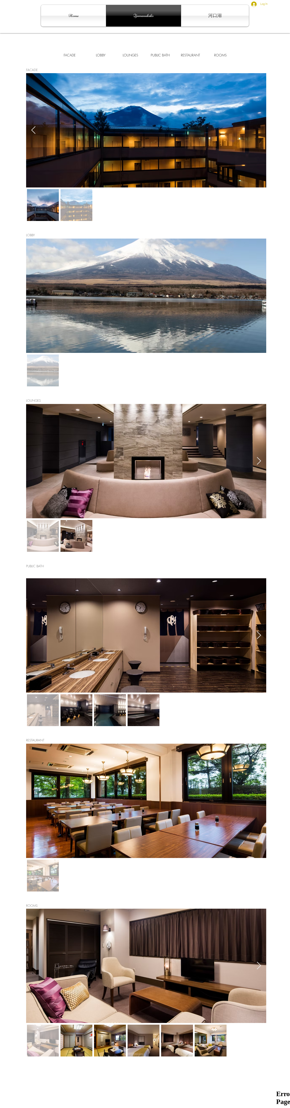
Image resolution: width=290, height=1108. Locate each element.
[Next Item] (258, 461)
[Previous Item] (33, 130)
